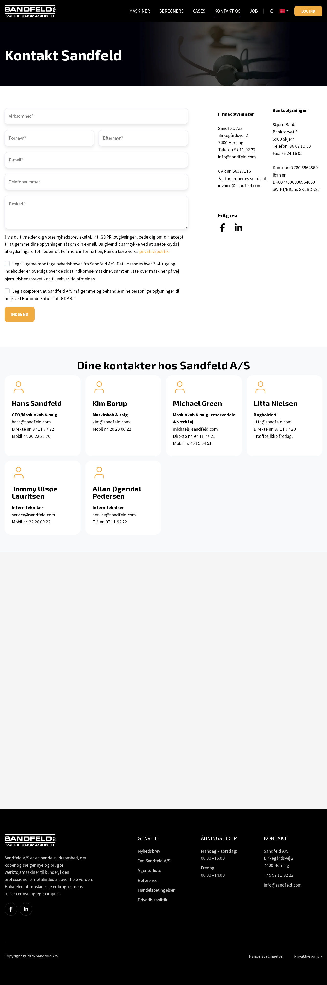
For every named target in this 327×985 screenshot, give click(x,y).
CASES (199, 11)
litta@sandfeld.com (273, 422)
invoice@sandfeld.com (240, 186)
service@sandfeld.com (33, 515)
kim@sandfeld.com (111, 422)
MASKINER (139, 11)
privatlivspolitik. (154, 251)
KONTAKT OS (227, 11)
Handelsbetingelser (156, 890)
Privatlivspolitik (152, 900)
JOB (254, 11)
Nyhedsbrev (149, 851)
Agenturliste (149, 870)
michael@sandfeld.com (195, 429)
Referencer (148, 880)
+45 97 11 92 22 (279, 875)
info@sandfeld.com (237, 157)
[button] (271, 11)
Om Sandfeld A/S (154, 861)
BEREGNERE (171, 11)
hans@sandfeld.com (31, 422)
